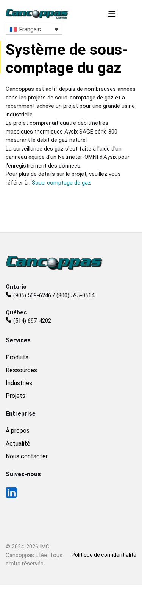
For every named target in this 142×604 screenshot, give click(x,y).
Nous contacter (27, 456)
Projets (15, 395)
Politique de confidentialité (104, 555)
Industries (19, 383)
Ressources (21, 370)
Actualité (18, 443)
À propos (18, 430)
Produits (17, 357)
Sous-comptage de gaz (61, 182)
